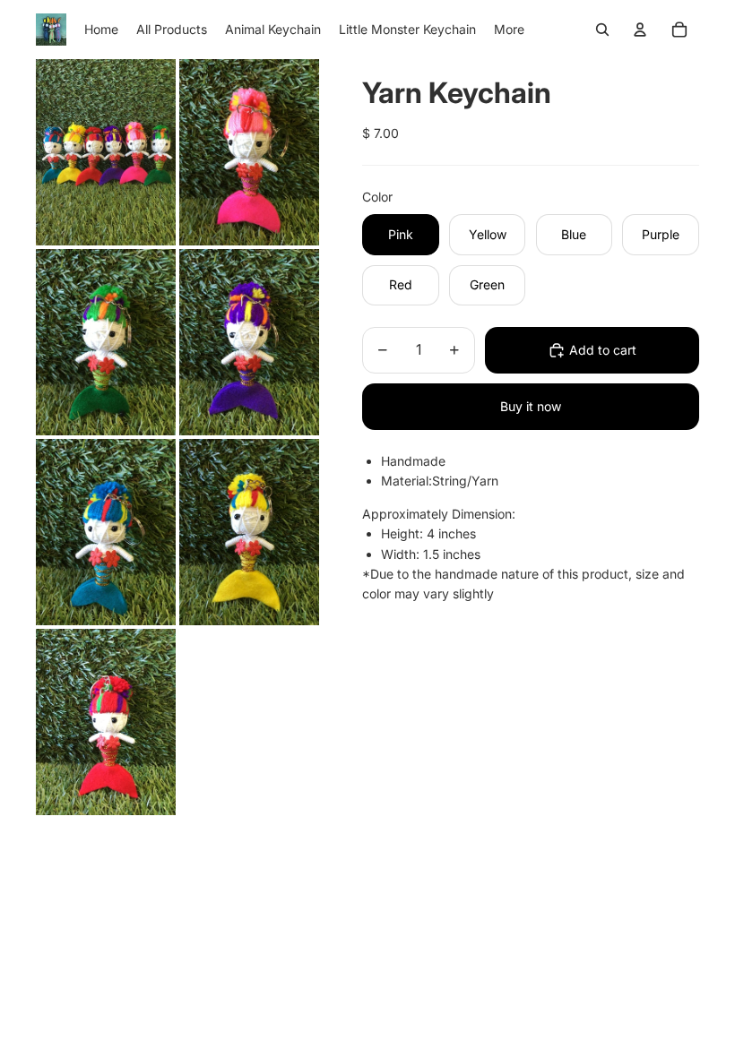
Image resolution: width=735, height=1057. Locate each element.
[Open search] (602, 29)
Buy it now (530, 406)
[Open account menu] (640, 29)
